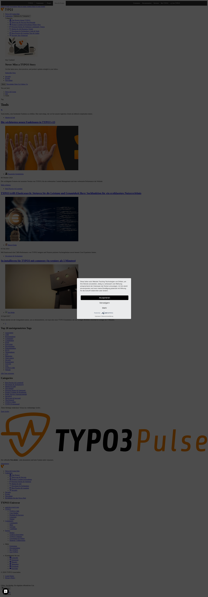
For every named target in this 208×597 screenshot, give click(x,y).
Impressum (98, 316)
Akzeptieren (104, 297)
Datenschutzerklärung (107, 316)
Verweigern (104, 303)
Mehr (104, 308)
